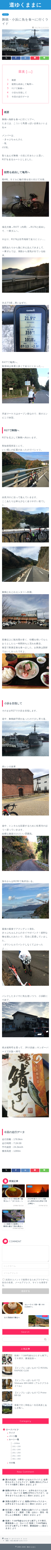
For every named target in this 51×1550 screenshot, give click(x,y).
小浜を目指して (19, 92)
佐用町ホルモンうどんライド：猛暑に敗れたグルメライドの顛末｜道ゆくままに (26, 1482)
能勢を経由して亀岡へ (22, 84)
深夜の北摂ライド (13, 1501)
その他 (12, 1463)
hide (29, 72)
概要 (14, 80)
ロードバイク (12, 1429)
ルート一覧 (14, 1439)
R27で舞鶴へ (18, 88)
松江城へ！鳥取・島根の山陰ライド (21, 1510)
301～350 (16, 1459)
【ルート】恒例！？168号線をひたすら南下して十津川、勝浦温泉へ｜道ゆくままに (26, 1525)
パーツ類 (13, 1436)
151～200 (16, 1450)
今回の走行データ (20, 96)
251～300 (16, 1456)
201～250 (16, 1453)
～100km (16, 1443)
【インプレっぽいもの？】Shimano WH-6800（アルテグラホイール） (31, 1383)
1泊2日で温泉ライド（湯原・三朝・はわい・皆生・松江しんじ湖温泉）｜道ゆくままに (26, 1512)
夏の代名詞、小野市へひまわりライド (22, 1480)
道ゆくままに (25, 4)
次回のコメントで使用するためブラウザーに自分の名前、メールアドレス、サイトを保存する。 (25, 1282)
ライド (5, 14)
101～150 (16, 1446)
